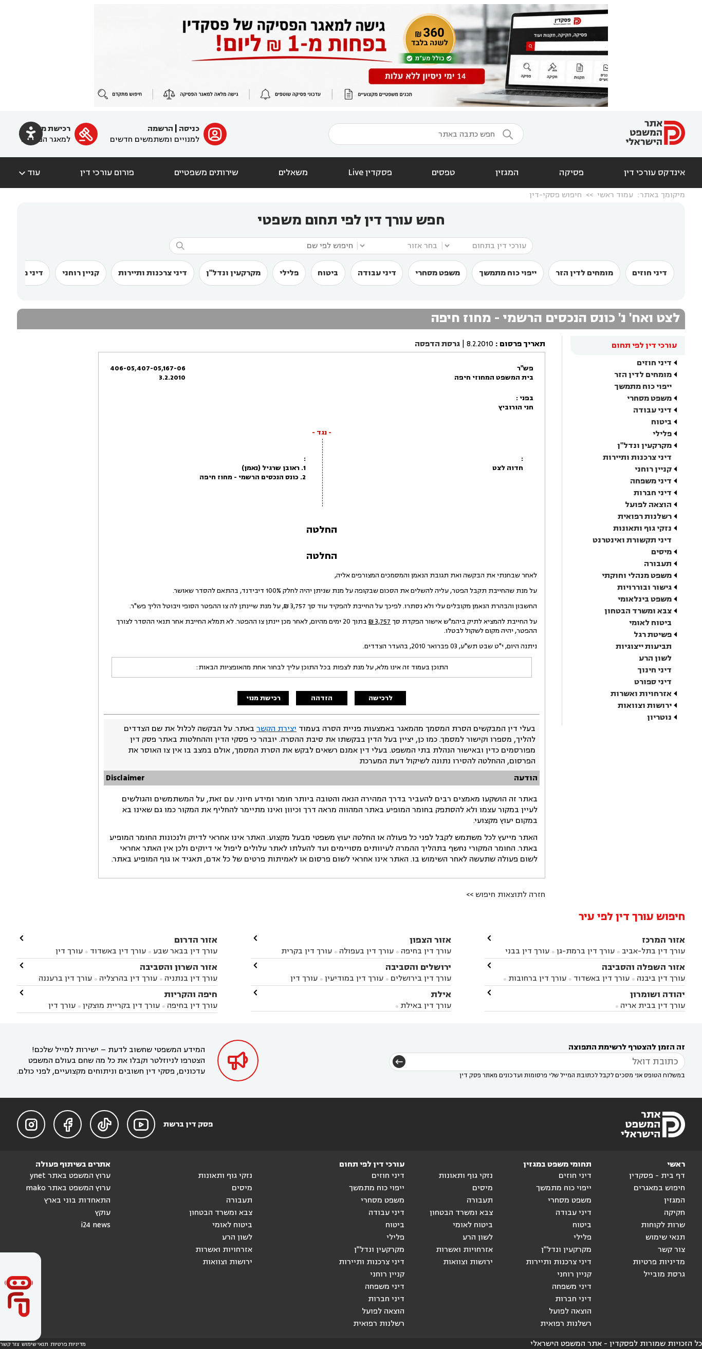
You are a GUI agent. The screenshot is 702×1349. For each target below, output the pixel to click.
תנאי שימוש (665, 1237)
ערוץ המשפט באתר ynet (70, 1175)
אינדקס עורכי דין (654, 172)
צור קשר (671, 1249)
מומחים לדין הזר (584, 273)
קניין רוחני (80, 273)
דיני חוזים (649, 273)
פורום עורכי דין (107, 172)
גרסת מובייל (664, 1274)
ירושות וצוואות (645, 705)
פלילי (289, 273)
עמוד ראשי (615, 195)
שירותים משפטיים (206, 172)
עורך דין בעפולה (365, 951)
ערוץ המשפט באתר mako (68, 1188)
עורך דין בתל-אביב (653, 951)
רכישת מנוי (51, 128)
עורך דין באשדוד (602, 978)
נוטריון (659, 717)
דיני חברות (653, 493)
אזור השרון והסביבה (178, 967)
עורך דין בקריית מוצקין (121, 1005)
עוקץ (102, 1212)
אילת (441, 994)
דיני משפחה (651, 481)
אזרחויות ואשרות (641, 693)
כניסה (189, 128)
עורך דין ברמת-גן (586, 951)
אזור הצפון (430, 940)
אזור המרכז (663, 940)
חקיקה (674, 1212)
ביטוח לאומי (650, 622)
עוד (28, 172)
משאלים (293, 172)
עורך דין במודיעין (354, 978)
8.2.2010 (480, 344)
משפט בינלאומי (645, 599)
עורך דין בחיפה (426, 951)
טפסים (443, 172)
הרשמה (160, 128)
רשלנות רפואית (645, 516)
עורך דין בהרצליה (128, 978)
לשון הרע (655, 658)
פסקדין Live (370, 172)
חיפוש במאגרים (659, 1188)
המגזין (507, 172)
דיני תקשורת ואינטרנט (632, 540)
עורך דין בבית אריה (652, 1005)
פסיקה (571, 172)
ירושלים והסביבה (418, 967)
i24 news (95, 1225)
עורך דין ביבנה (661, 978)
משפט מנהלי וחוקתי (637, 575)
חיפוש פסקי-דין (555, 195)
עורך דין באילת (425, 1005)
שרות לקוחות (663, 1225)
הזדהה (321, 698)
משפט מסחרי (437, 273)
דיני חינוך (654, 670)
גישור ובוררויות (644, 587)
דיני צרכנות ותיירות (152, 273)
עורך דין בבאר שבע (185, 951)
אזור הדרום (195, 940)
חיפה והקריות (190, 994)
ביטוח (328, 273)
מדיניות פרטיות (659, 1262)
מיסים (661, 552)
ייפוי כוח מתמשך (508, 273)
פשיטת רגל (653, 634)
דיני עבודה (377, 273)
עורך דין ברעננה (65, 978)
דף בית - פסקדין (657, 1175)
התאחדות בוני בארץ (77, 1200)
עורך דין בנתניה (190, 978)
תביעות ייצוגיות (644, 646)
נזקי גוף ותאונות (642, 528)
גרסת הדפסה (437, 344)
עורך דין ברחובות (537, 978)
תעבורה (658, 563)
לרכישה (380, 698)
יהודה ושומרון (657, 994)
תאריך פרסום (522, 344)
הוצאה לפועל (648, 504)
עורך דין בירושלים (421, 978)
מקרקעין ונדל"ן (233, 273)
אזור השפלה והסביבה (643, 967)
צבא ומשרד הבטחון (638, 611)
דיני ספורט (653, 682)
